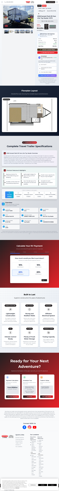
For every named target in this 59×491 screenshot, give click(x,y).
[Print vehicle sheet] (39, 13)
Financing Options (20, 439)
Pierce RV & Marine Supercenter (33, 438)
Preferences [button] (17, 488)
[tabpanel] (29, 215)
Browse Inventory (20, 437)
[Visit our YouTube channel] (34, 427)
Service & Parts (19, 441)
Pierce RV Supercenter (40, 438)
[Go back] (2, 2)
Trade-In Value (19, 442)
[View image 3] (17, 31)
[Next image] (31, 17)
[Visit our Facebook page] (24, 427)
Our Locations (19, 446)
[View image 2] (11, 31)
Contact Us (18, 444)
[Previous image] (5, 17)
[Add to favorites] (32, 7)
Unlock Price (51, 2)
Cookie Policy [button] (17, 486)
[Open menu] (57, 2)
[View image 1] (6, 31)
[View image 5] (27, 31)
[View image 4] (22, 31)
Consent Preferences (9, 490)
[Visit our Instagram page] (29, 427)
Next (43, 280)
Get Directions (33, 453)
